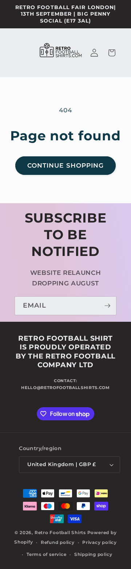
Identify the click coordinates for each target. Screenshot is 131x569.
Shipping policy (93, 554)
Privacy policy (99, 542)
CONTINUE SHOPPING (65, 165)
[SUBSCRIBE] (107, 305)
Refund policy (58, 542)
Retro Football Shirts (60, 532)
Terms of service (46, 554)
